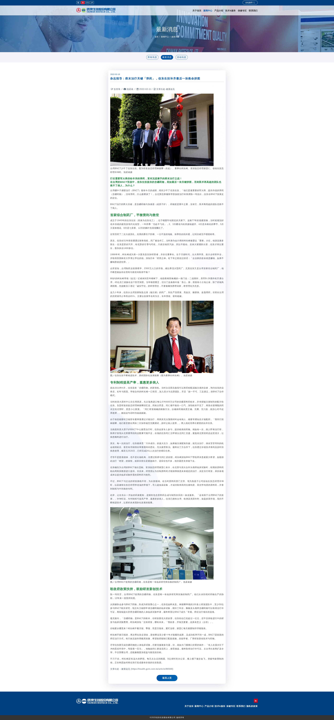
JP (92, 3)
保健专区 (242, 10)
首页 (156, 37)
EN (87, 3)
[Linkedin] (256, 701)
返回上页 (167, 678)
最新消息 (167, 57)
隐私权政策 (252, 706)
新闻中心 (207, 10)
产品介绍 (218, 10)
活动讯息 (181, 57)
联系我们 (253, 10)
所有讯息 (152, 57)
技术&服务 (230, 10)
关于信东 (196, 10)
